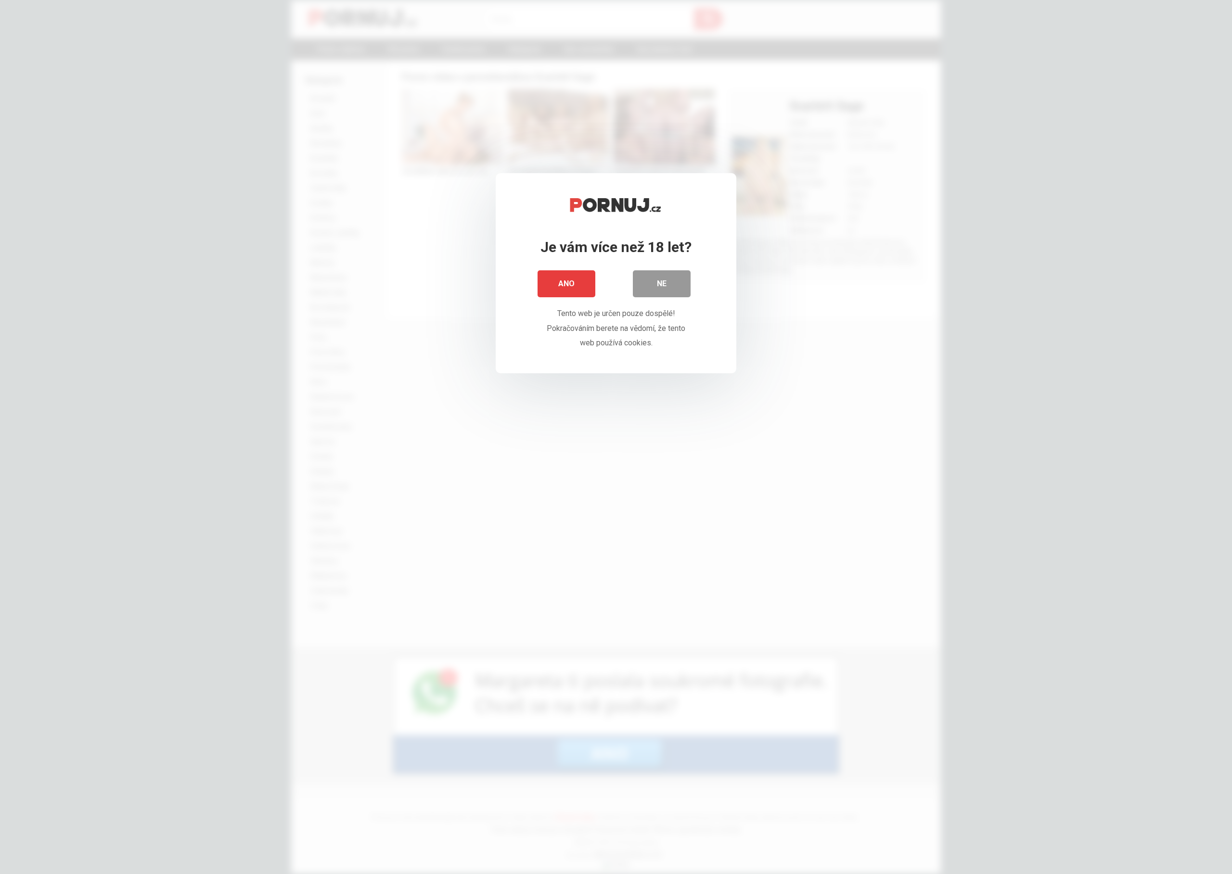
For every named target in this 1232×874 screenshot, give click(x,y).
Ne (662, 283)
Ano (566, 283)
